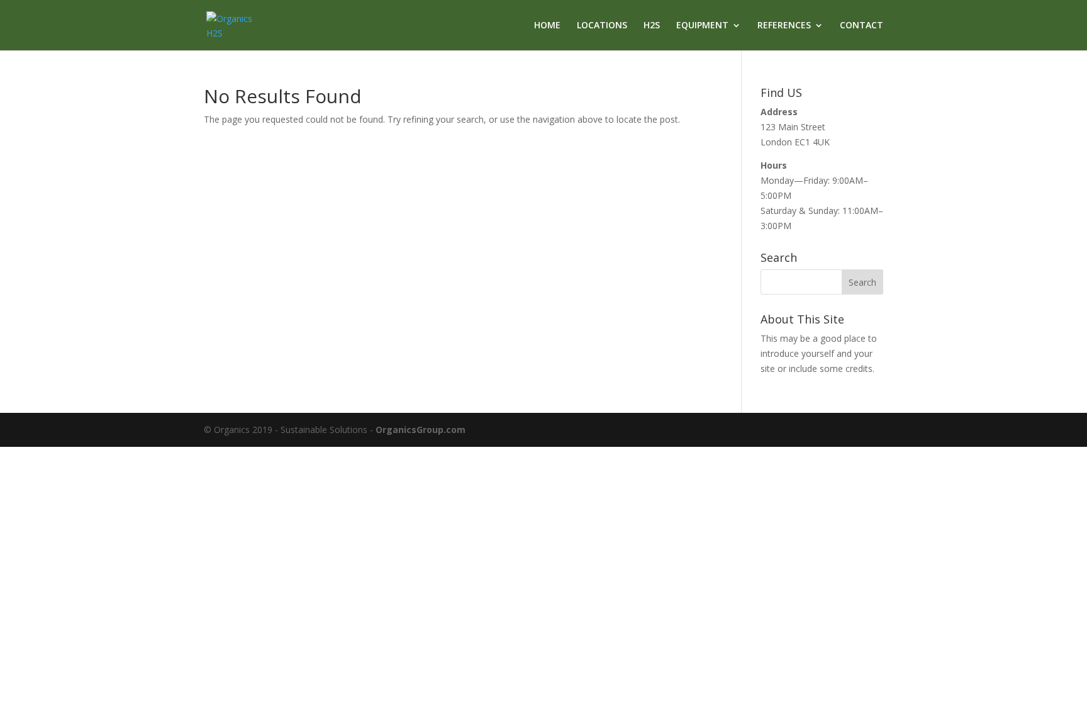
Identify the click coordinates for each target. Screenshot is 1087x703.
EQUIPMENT (702, 26)
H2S (652, 26)
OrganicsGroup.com (420, 430)
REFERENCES (784, 26)
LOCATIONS (602, 26)
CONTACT (861, 26)
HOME (547, 26)
